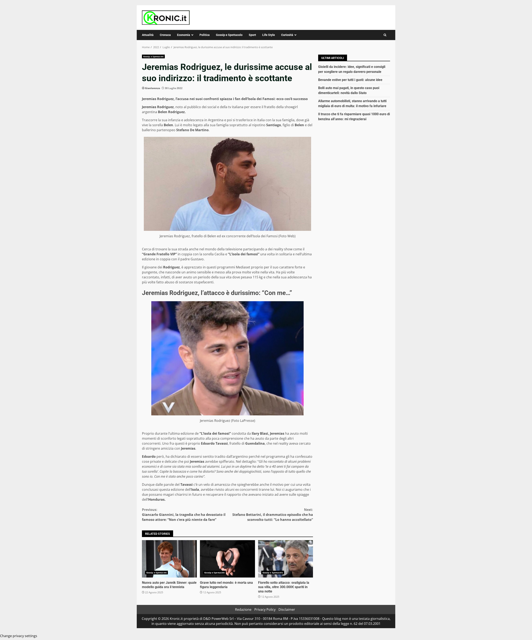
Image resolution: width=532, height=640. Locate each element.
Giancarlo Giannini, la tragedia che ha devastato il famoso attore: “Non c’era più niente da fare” (183, 514)
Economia (183, 35)
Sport (252, 35)
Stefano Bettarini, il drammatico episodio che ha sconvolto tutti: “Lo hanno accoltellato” (272, 514)
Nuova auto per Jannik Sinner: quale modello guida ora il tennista (169, 559)
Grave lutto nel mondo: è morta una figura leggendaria (227, 559)
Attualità (148, 35)
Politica (205, 35)
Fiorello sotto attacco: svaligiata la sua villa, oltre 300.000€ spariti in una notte (285, 559)
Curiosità (287, 35)
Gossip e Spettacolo (229, 35)
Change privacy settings (18, 636)
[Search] (385, 35)
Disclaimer (286, 609)
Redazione (243, 609)
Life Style (268, 35)
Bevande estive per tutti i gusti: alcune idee (350, 80)
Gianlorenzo (152, 88)
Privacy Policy (265, 609)
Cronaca (165, 35)
